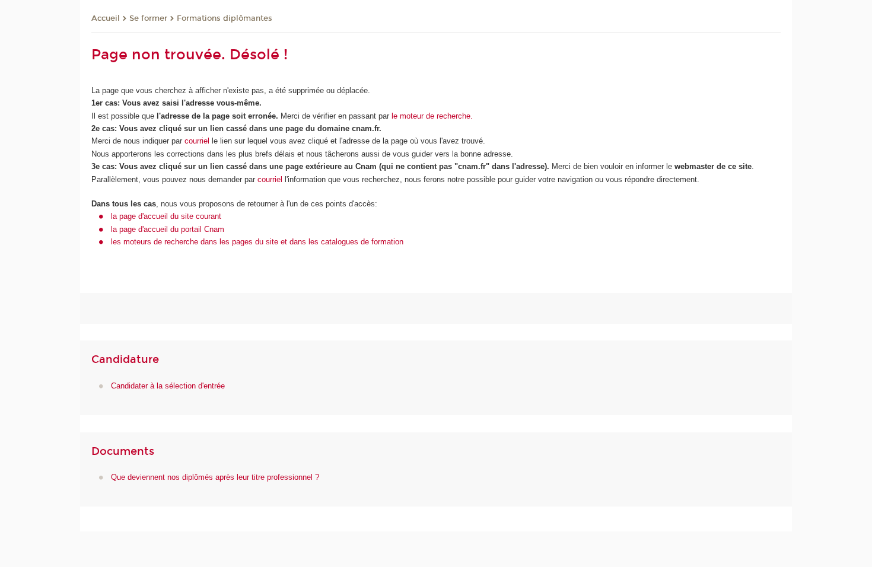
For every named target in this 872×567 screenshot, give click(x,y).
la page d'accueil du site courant (166, 216)
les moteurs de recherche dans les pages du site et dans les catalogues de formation (257, 241)
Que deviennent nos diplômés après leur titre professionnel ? (215, 477)
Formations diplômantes (224, 18)
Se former (148, 18)
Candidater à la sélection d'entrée (168, 385)
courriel (196, 140)
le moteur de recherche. (431, 116)
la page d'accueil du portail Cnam (167, 229)
